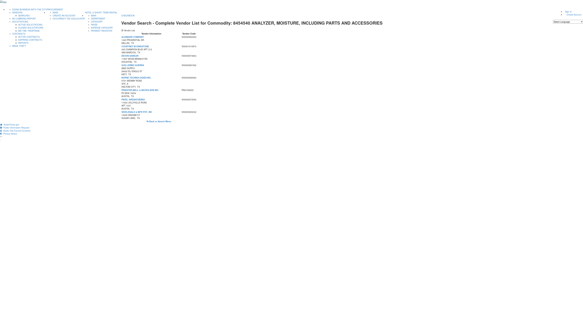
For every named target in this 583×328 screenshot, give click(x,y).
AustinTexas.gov (10, 124)
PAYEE (94, 24)
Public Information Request (15, 127)
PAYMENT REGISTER (101, 30)
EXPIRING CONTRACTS (30, 39)
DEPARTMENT (98, 18)
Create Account (574, 14)
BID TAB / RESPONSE (29, 30)
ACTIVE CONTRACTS (29, 36)
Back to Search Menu (160, 121)
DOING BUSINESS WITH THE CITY (29, 9)
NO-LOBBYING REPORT (24, 18)
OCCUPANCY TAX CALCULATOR (69, 18)
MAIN (55, 12)
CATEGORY (96, 21)
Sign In (568, 11)
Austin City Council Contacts (16, 130)
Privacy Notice (9, 133)
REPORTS (23, 42)
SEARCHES (24, 15)
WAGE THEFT (19, 45)
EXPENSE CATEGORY (102, 27)
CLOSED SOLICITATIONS (30, 27)
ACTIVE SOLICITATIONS (30, 24)
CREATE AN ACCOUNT (64, 15)
